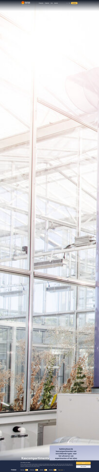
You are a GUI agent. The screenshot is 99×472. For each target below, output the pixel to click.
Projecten (47, 3)
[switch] (36, 470)
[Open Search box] (69, 3)
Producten (41, 3)
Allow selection (83, 466)
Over (52, 3)
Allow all (83, 463)
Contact (74, 3)
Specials (56, 3)
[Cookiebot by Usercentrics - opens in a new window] (13, 470)
